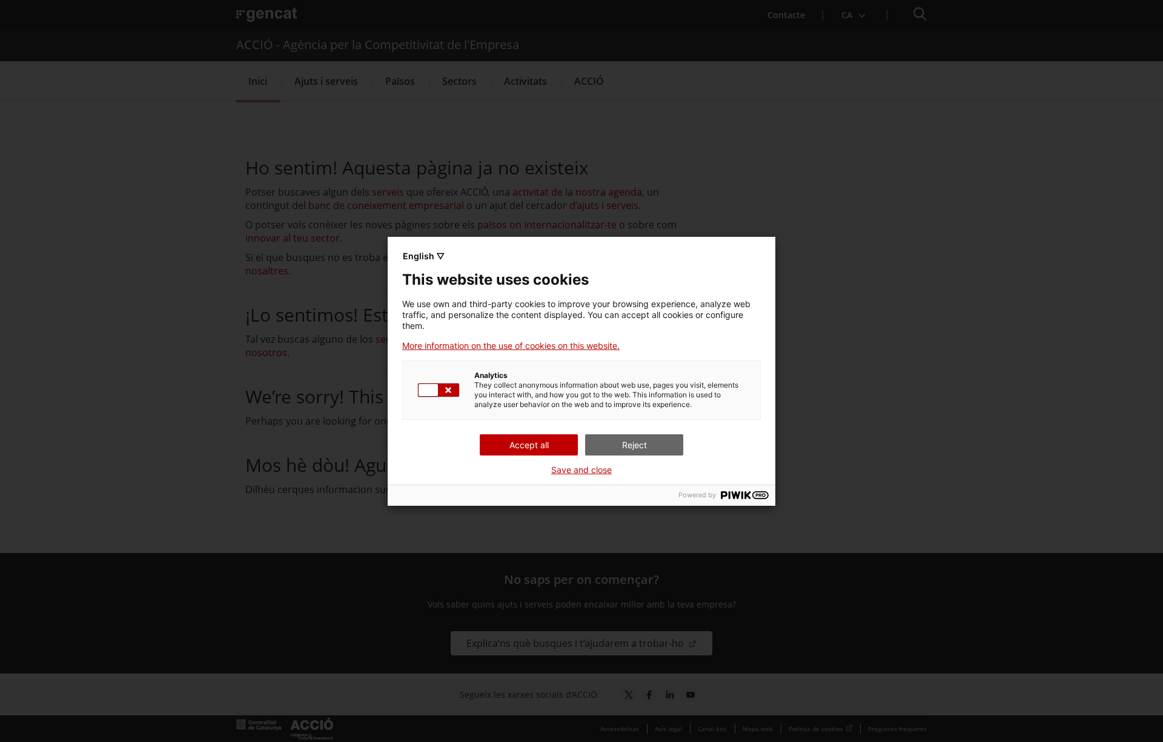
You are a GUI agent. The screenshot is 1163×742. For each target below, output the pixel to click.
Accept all (529, 445)
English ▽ (424, 256)
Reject (634, 445)
